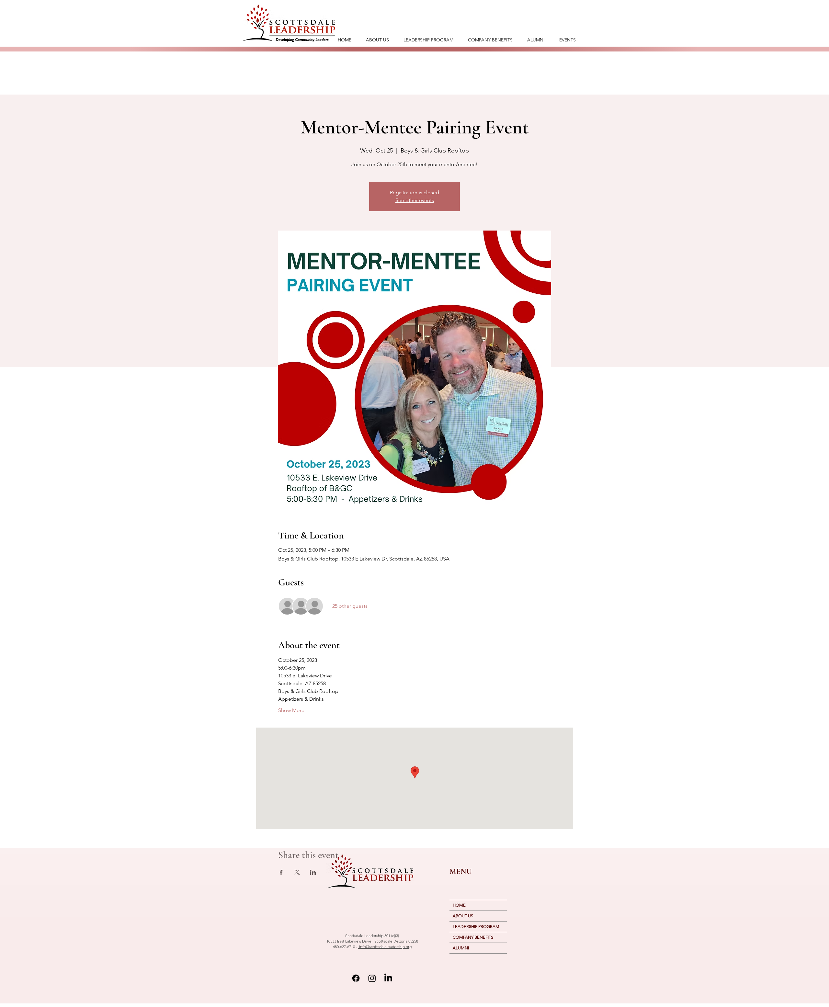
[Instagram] (372, 978)
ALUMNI (461, 947)
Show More (291, 710)
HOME (459, 905)
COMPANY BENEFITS (473, 937)
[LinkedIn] (388, 978)
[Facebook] (356, 978)
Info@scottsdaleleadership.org (385, 946)
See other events (414, 200)
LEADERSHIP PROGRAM (476, 926)
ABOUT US (463, 915)
